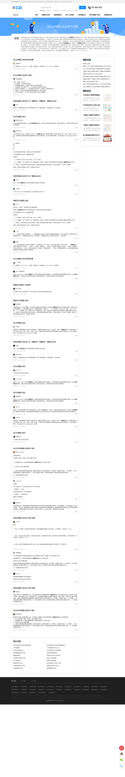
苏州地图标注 (41, 686)
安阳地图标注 (15, 692)
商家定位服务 (31, 697)
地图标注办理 (46, 15)
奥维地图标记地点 (51, 668)
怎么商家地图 (16, 660)
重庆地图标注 (103, 686)
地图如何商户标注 (18, 663)
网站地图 (13, 697)
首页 (36, 15)
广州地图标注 (85, 686)
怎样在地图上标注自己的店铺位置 (22, 645)
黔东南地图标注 (42, 692)
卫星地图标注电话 (18, 668)
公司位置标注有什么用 (53, 647)
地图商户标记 (70, 10)
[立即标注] (121, 748)
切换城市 (16, 1)
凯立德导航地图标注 (52, 653)
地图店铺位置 (16, 655)
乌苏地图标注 (51, 692)
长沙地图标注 (77, 686)
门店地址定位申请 (51, 697)
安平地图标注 (23, 689)
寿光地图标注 (85, 689)
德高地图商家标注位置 (19, 653)
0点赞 (76, 69)
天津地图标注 (23, 686)
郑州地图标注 (59, 686)
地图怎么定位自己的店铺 (53, 655)
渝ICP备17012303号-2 (39, 701)
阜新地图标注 (41, 689)
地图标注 (76, 10)
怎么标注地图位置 (18, 650)
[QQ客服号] (121, 754)
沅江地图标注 (23, 692)
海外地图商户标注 (94, 15)
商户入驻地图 (63, 10)
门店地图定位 (81, 15)
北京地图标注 (15, 686)
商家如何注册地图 (51, 660)
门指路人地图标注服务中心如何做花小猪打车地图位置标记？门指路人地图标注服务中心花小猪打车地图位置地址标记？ (92, 115)
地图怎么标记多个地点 (53, 665)
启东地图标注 (50, 689)
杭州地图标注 (50, 686)
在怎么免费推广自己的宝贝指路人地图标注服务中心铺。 (98, 86)
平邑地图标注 (103, 689)
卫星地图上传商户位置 (19, 658)
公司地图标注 (16, 647)
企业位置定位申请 (41, 697)
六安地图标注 (59, 689)
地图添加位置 (101, 697)
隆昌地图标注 (32, 692)
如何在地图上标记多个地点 (54, 663)
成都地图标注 (15, 689)
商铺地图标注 (58, 15)
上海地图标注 (32, 686)
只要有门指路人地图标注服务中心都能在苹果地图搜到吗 (98, 71)
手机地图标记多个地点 (19, 665)
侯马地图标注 (32, 689)
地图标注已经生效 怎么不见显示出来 (92, 74)
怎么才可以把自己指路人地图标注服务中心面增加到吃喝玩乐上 (99, 68)
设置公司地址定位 (22, 697)
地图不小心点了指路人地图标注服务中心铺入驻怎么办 (97, 66)
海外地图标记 (56, 10)
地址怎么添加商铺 (51, 658)
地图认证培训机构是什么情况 (90, 81)
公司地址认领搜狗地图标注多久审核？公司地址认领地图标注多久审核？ (92, 95)
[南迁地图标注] (16, 7)
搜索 (82, 7)
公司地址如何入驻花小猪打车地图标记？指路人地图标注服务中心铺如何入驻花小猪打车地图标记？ (92, 105)
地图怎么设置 (86, 63)
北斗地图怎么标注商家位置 (54, 650)
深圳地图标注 (94, 686)
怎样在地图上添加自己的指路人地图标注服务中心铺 (96, 76)
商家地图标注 (48, 10)
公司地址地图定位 (73, 697)
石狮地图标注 (68, 689)
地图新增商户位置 (83, 697)
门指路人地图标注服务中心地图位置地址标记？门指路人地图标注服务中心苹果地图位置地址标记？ (92, 125)
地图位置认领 (93, 697)
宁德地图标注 (77, 689)
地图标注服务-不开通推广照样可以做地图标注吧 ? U (97, 79)
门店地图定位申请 (62, 697)
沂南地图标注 (94, 689)
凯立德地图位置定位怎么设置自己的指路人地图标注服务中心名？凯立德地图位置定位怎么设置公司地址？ (92, 135)
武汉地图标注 (68, 686)
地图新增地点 (108, 15)
